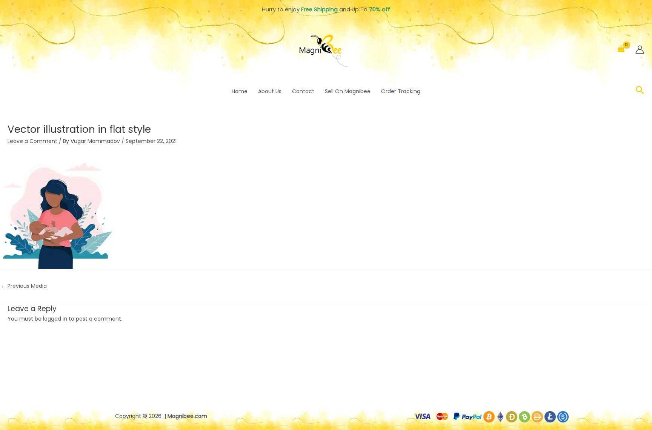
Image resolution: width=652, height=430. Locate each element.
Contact (303, 91)
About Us (269, 91)
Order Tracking (400, 91)
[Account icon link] (639, 49)
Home (240, 91)
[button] (640, 91)
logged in (55, 318)
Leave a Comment (32, 141)
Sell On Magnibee (348, 91)
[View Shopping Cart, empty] (621, 49)
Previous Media (24, 286)
